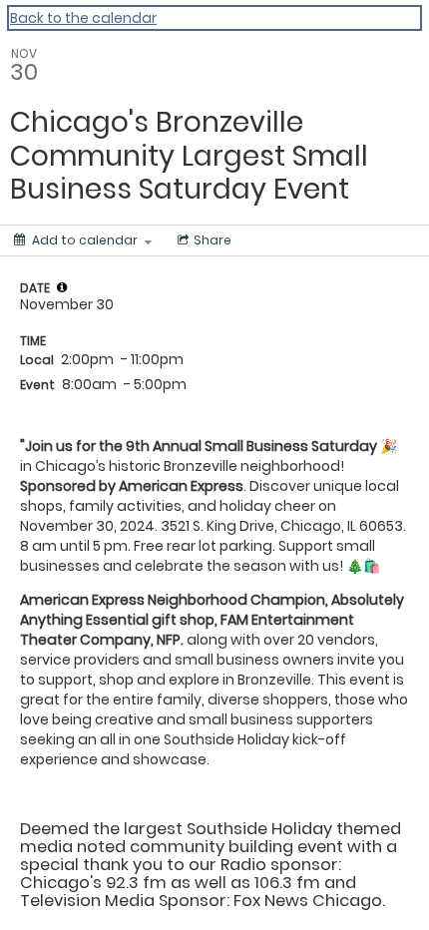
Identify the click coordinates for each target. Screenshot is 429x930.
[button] (62, 287)
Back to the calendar (83, 18)
